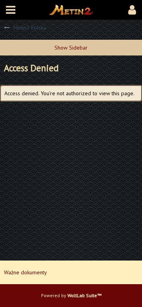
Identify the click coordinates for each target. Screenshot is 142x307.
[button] (10, 10)
